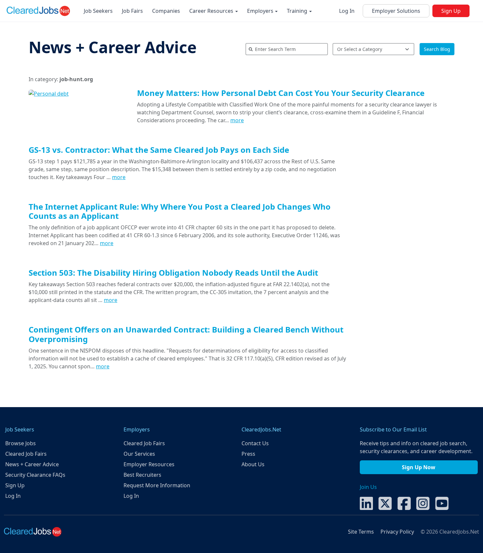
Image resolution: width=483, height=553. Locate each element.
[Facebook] (404, 502)
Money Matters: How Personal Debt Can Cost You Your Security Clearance (281, 92)
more (237, 120)
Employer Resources (149, 464)
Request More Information (157, 485)
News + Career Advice (112, 47)
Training (298, 10)
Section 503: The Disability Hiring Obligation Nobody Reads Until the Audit (173, 272)
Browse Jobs (20, 443)
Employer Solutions (396, 10)
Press (248, 453)
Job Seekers (98, 10)
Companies (166, 10)
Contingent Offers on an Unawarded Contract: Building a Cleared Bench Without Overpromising (186, 334)
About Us (253, 464)
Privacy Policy (397, 531)
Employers (261, 10)
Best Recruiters (142, 474)
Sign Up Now (418, 467)
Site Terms (361, 531)
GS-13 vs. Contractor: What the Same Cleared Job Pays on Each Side (159, 149)
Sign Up (451, 10)
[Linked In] (366, 502)
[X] (385, 502)
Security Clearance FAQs (35, 474)
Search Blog (437, 49)
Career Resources (212, 10)
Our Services (139, 453)
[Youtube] (441, 502)
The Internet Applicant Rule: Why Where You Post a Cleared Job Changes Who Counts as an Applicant (180, 211)
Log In (347, 10)
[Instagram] (422, 502)
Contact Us (255, 443)
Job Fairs (132, 10)
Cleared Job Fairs (26, 453)
